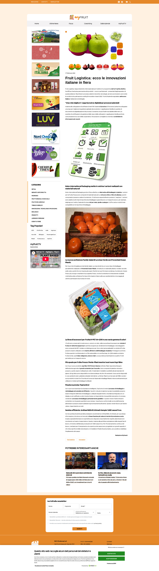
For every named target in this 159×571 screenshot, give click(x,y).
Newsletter (55, 2)
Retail (34, 189)
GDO (32, 230)
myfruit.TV (122, 23)
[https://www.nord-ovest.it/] (45, 137)
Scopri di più (34, 247)
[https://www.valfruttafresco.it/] (45, 70)
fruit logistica (71, 439)
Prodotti (35, 215)
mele (47, 230)
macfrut (49, 238)
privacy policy (98, 523)
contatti (44, 2)
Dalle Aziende (105, 23)
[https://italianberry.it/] (45, 154)
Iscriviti (79, 529)
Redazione (34, 2)
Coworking (88, 23)
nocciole (33, 234)
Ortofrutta (40, 230)
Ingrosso (35, 195)
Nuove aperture (51, 234)
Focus (71, 23)
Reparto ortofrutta (39, 192)
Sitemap (109, 544)
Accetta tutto (111, 553)
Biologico (35, 212)
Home (37, 23)
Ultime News (53, 23)
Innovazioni (82, 439)
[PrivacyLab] (92, 566)
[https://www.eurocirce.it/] (45, 37)
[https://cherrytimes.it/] (45, 171)
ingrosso (53, 230)
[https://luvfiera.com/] (45, 121)
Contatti (109, 541)
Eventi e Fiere (36, 221)
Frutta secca (40, 238)
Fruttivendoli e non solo (41, 199)
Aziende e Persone (38, 218)
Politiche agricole (38, 202)
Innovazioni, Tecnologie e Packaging (44, 208)
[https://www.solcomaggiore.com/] (45, 54)
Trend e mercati (37, 205)
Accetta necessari (111, 558)
